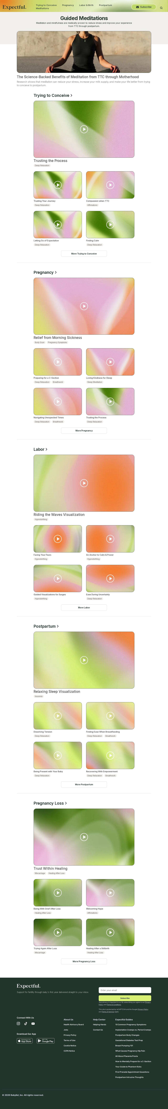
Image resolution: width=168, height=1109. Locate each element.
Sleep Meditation (94, 382)
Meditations (42, 8)
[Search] (161, 8)
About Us (68, 1019)
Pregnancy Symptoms (57, 342)
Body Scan (39, 342)
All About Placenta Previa (126, 1056)
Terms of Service (108, 1012)
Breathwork (58, 382)
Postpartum (105, 5)
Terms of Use (69, 1040)
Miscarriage (40, 873)
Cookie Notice (70, 1045)
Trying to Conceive (46, 5)
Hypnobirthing (41, 519)
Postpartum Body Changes (127, 1035)
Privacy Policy (143, 1009)
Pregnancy (68, 5)
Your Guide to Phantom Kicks (128, 1067)
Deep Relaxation (42, 165)
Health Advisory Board (74, 1024)
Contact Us (98, 1030)
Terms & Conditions (114, 1005)
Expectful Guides (124, 1019)
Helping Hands (99, 1024)
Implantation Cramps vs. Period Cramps (133, 1030)
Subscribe (146, 7)
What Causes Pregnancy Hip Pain (130, 1051)
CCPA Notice (69, 1051)
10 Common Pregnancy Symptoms (130, 1024)
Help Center (99, 1019)
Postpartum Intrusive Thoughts (129, 1077)
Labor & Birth (86, 5)
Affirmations (92, 205)
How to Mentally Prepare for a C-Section (133, 1061)
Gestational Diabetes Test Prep (129, 1040)
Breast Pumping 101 (124, 1045)
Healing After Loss (56, 873)
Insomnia (38, 696)
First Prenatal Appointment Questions (132, 1072)
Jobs (66, 1030)
